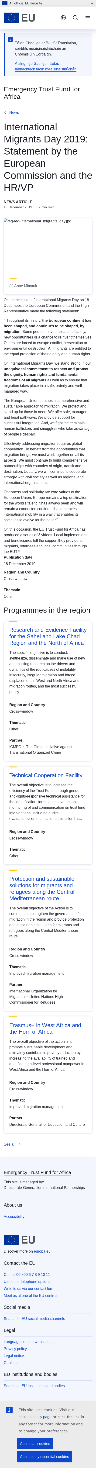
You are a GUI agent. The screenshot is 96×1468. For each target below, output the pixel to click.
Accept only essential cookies (44, 1457)
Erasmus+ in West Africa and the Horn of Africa (45, 1028)
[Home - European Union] (30, 18)
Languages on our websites (26, 1342)
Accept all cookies (35, 1444)
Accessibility (14, 1217)
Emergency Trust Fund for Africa (37, 1172)
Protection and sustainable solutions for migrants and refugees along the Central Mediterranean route (41, 889)
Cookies (10, 1363)
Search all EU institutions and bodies (34, 1386)
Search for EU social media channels (34, 1319)
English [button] (63, 17)
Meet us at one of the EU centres (30, 1296)
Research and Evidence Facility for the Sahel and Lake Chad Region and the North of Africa (48, 636)
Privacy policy (15, 1349)
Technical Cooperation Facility (45, 775)
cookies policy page (35, 1417)
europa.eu (42, 1251)
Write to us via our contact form (29, 1289)
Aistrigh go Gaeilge (31, 64)
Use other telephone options (27, 1282)
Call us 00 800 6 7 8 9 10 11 (27, 1275)
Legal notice (14, 1356)
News (14, 112)
